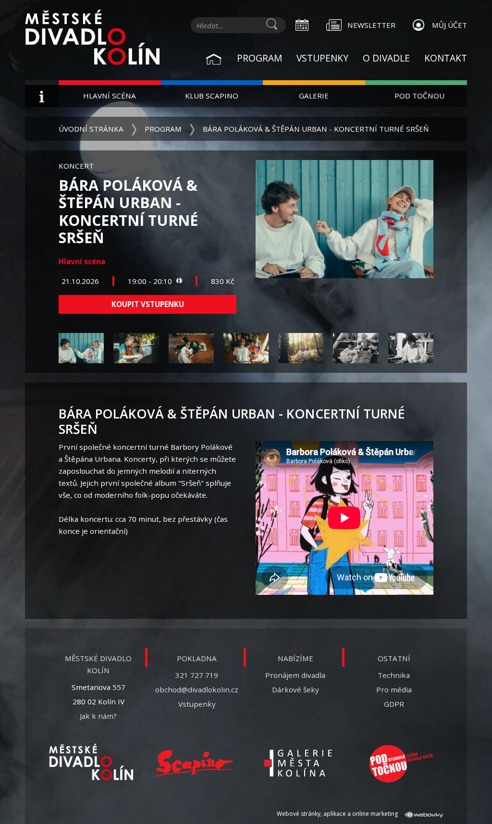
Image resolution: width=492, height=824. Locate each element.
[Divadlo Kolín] (92, 38)
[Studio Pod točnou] (401, 764)
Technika (394, 675)
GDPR (394, 704)
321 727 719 (196, 675)
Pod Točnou (419, 95)
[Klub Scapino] (194, 764)
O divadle (386, 57)
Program (259, 57)
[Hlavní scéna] (91, 762)
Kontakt (445, 57)
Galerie (314, 95)
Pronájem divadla (295, 675)
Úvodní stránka (91, 129)
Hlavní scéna (109, 95)
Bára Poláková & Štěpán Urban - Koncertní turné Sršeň (316, 129)
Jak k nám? (98, 716)
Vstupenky (322, 57)
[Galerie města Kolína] (298, 764)
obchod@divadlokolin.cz (196, 689)
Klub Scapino (211, 95)
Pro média (394, 689)
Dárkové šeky (295, 689)
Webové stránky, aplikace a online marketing (338, 814)
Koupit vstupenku (147, 304)
